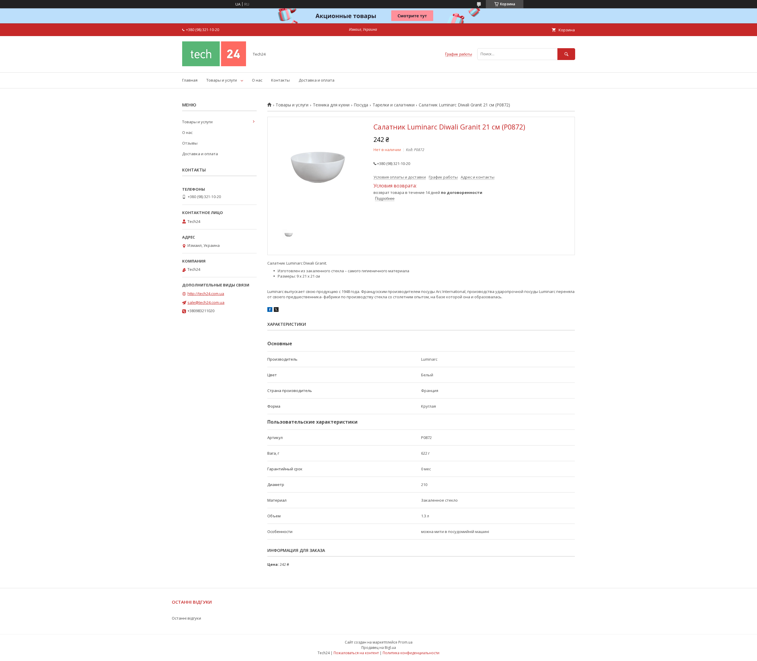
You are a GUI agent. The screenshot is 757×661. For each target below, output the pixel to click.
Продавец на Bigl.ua (378, 647)
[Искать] (566, 54)
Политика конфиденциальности (411, 652)
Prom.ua (405, 642)
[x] (276, 310)
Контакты (280, 80)
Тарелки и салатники (394, 105)
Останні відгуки (186, 618)
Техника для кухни (331, 105)
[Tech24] (214, 64)
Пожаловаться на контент (356, 652)
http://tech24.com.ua (205, 293)
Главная (190, 80)
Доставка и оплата (316, 80)
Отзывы (190, 143)
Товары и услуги (221, 80)
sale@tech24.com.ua (205, 302)
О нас (257, 80)
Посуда (361, 105)
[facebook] (269, 310)
